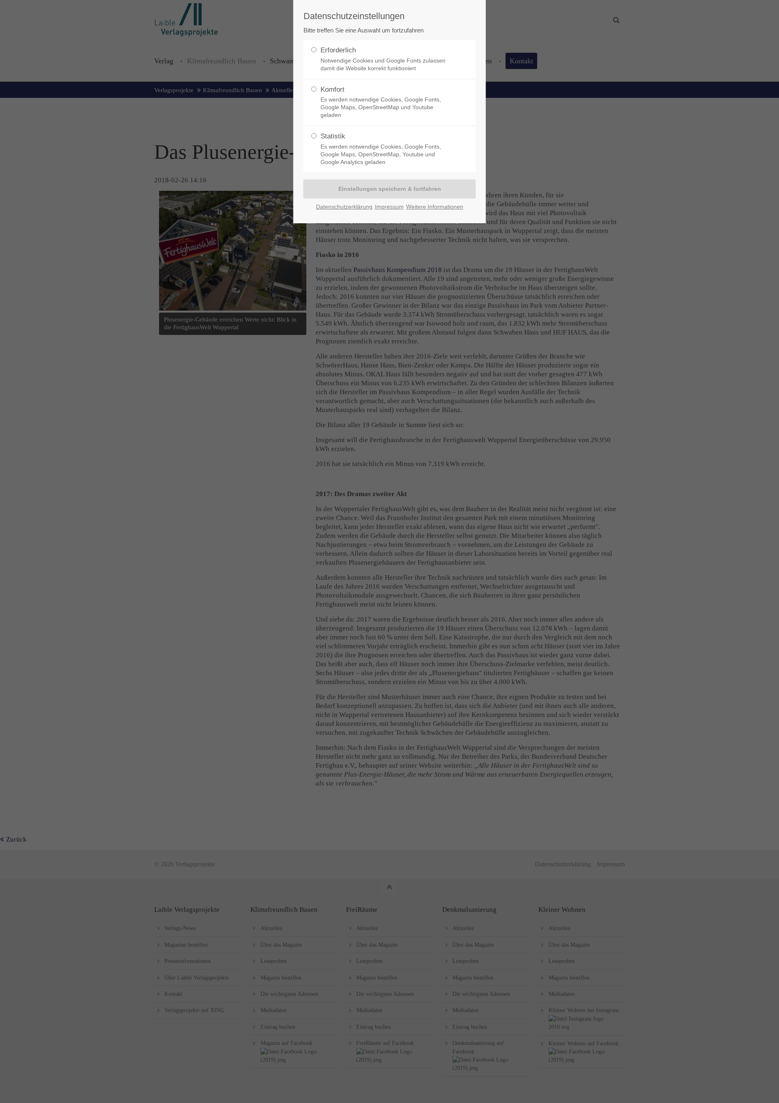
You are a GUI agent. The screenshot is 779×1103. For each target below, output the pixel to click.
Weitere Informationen (434, 206)
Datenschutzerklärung (344, 206)
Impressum (389, 206)
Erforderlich (383, 58)
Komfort (381, 102)
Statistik (381, 148)
